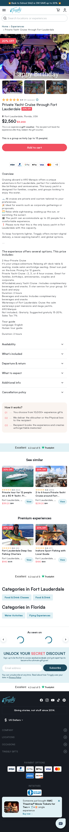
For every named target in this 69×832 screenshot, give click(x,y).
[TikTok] (58, 700)
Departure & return (14, 363)
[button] (61, 823)
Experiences (17, 26)
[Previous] (3, 639)
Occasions (8, 744)
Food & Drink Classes (17, 597)
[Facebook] (41, 700)
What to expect (12, 373)
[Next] (64, 57)
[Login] (65, 10)
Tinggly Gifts (10, 751)
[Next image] (65, 87)
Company (7, 730)
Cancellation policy (14, 392)
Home (5, 26)
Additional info (11, 382)
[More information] (37, 100)
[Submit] (4, 18)
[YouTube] (53, 700)
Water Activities (14, 615)
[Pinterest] (64, 700)
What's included (12, 353)
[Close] (59, 808)
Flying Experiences (39, 615)
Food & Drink (43, 597)
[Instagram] (47, 700)
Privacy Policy (15, 677)
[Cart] (58, 10)
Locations (8, 737)
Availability (9, 344)
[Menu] (4, 10)
